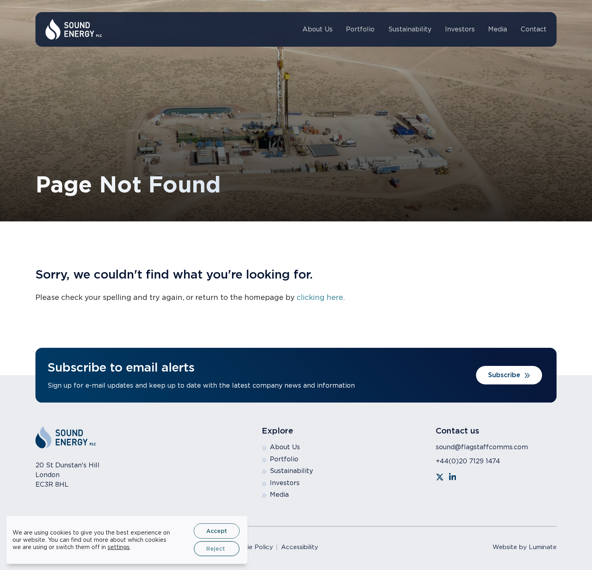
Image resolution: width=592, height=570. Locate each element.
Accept (216, 531)
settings (119, 547)
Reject (215, 548)
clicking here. (321, 297)
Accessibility (299, 547)
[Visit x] (440, 477)
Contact (533, 29)
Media (497, 29)
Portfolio (360, 29)
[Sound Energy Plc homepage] (74, 29)
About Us (317, 29)
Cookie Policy (252, 547)
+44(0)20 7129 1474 (468, 461)
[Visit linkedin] (452, 477)
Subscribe (504, 375)
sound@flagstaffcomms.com (482, 447)
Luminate (543, 547)
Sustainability (409, 29)
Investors (460, 29)
